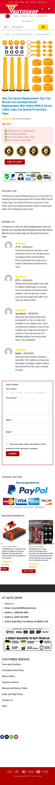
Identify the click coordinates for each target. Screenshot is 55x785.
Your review (11, 398)
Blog (16, 2)
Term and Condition (11, 664)
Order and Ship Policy (12, 694)
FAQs (4, 706)
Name (9, 420)
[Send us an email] (7, 737)
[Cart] (49, 9)
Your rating (11, 389)
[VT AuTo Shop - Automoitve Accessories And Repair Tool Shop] (22, 9)
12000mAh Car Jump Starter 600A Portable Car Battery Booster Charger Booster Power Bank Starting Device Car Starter (14, 553)
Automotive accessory (22, 34)
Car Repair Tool (27, 21)
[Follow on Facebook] (2, 737)
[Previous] (2, 549)
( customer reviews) (22, 119)
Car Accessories (41, 16)
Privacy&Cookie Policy (13, 670)
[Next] (53, 549)
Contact (33, 2)
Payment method (10, 682)
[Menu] (8, 16)
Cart (27, 2)
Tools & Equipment (42, 34)
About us (9, 603)
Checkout (23, 16)
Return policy (8, 676)
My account (42, 2)
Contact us (7, 700)
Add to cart (14, 162)
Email (9, 432)
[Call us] (11, 737)
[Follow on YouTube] (16, 737)
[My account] (42, 9)
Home (11, 2)
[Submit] (43, 27)
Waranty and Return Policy (14, 688)
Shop (22, 2)
